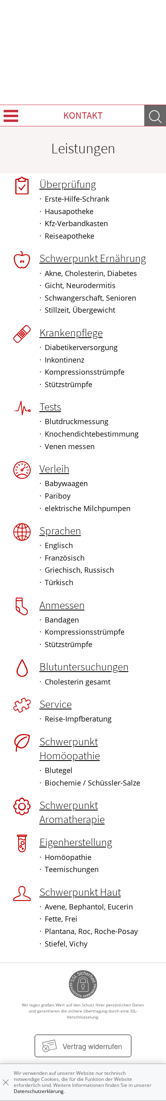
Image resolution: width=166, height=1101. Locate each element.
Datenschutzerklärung (39, 1091)
